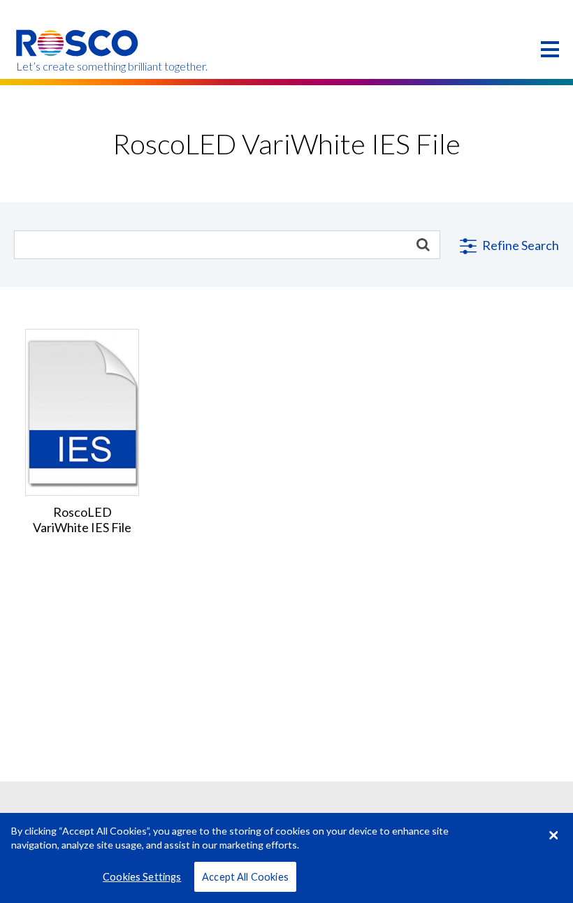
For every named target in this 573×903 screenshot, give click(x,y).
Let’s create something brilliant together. (78, 66)
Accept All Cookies (245, 877)
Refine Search (519, 245)
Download (82, 401)
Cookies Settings (142, 877)
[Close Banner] (553, 835)
